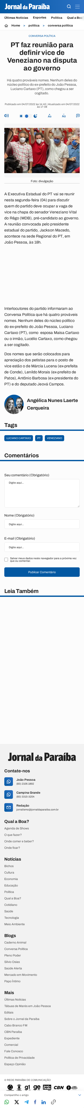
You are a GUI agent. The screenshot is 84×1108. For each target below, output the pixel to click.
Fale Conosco (13, 1051)
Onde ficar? (12, 847)
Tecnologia (11, 917)
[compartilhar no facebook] (35, 1102)
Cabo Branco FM (15, 1025)
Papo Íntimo (12, 981)
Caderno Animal (15, 942)
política (33, 25)
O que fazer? (13, 834)
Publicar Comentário (42, 572)
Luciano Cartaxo (18, 438)
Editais (8, 1012)
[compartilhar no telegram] (26, 1102)
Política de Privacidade (19, 1057)
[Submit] (69, 7)
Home (15, 25)
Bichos (9, 866)
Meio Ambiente (14, 924)
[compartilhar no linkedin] (44, 1102)
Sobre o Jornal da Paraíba (21, 1019)
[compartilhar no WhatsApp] (6, 1102)
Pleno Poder (12, 955)
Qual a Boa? (12, 898)
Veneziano (54, 438)
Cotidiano (10, 904)
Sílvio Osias (12, 962)
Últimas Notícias (16, 17)
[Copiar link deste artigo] (53, 1102)
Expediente (12, 1038)
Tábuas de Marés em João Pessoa (27, 1006)
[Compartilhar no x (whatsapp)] (16, 1102)
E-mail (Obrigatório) (19, 538)
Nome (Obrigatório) (19, 515)
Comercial (11, 1044)
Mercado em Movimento (20, 974)
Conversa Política (16, 949)
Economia (11, 879)
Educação (11, 885)
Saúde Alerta (13, 968)
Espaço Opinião (15, 1064)
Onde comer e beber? (19, 841)
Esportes (39, 17)
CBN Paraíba (13, 1032)
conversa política (60, 25)
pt (38, 438)
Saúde (8, 911)
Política (56, 17)
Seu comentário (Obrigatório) (26, 475)
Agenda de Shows (16, 828)
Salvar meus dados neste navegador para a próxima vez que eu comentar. (43, 559)
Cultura (9, 872)
